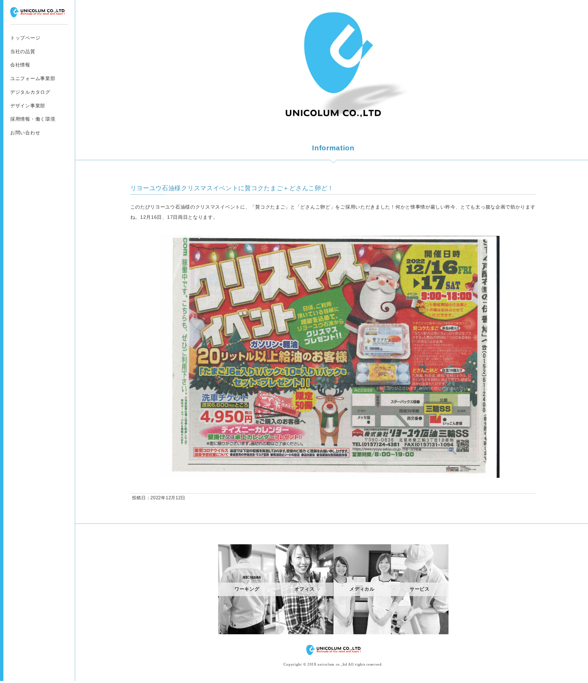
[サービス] (419, 632)
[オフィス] (304, 632)
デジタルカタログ (30, 92)
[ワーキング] (247, 632)
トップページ (25, 38)
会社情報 (20, 64)
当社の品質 (22, 51)
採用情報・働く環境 (32, 119)
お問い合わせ (25, 132)
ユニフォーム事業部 (32, 78)
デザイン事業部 (27, 105)
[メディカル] (362, 632)
